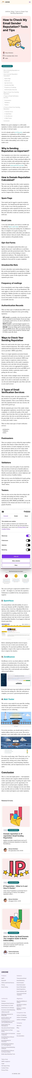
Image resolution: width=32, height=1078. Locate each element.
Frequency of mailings (10, 87)
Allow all (16, 556)
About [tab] (26, 516)
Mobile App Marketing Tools (8, 1054)
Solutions (19, 975)
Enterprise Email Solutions (7, 1003)
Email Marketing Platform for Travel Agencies (7, 1044)
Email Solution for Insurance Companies (8, 1034)
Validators (7, 102)
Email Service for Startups (7, 1007)
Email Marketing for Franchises (6, 1041)
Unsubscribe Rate (9, 85)
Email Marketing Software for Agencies (7, 1037)
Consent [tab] (5, 516)
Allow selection (16, 560)
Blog (12, 11)
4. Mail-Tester (8, 118)
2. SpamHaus (7, 114)
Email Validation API (21, 991)
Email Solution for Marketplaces (5, 1025)
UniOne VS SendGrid (22, 1017)
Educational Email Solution (7, 1028)
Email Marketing (20, 980)
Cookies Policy (4, 1068)
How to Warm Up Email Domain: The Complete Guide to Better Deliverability (16, 938)
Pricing (3, 985)
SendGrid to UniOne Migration (21, 1005)
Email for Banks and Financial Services (6, 1018)
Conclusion (7, 121)
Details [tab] (16, 516)
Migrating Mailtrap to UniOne (22, 1001)
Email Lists (7, 80)
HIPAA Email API (5, 1012)
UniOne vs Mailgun (21, 1019)
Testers (6, 104)
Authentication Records (10, 89)
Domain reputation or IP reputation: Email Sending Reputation (13, 836)
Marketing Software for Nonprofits (7, 1015)
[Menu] (30, 2)
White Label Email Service (7, 982)
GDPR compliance (5, 1061)
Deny (16, 565)
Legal (2, 1063)
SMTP (2, 978)
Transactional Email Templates (21, 994)
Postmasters (7, 100)
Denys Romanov (9, 52)
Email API (3, 980)
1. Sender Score (8, 111)
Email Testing (4, 987)
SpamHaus (9, 600)
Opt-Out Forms (8, 83)
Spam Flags (7, 78)
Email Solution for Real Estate (7, 1030)
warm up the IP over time (17, 165)
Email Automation (21, 985)
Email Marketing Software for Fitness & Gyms (7, 1051)
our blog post (18, 132)
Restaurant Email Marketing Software (8, 1048)
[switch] (28, 540)
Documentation (20, 1036)
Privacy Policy (4, 1070)
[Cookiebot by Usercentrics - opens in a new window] (23, 512)
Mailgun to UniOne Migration (21, 1008)
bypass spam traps (13, 226)
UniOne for (4, 998)
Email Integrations (21, 989)
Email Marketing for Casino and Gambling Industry (8, 1021)
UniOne (7, 11)
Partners (3, 1001)
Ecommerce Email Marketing (8, 1010)
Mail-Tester (9, 699)
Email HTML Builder (21, 987)
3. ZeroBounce (8, 116)
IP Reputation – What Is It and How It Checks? (15, 887)
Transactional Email (21, 978)
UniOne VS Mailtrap (21, 1015)
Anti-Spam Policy (5, 1065)
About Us (19, 1025)
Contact (19, 1033)
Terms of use (4, 1059)
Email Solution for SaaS (7, 1005)
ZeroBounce (9, 657)
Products (3, 975)
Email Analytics (20, 982)
